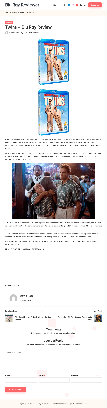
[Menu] (55, 5)
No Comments (34, 33)
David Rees (27, 295)
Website (74, 376)
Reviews (9, 22)
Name (8, 376)
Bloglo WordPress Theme (77, 404)
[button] (95, 4)
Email (42, 376)
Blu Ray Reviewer (22, 5)
